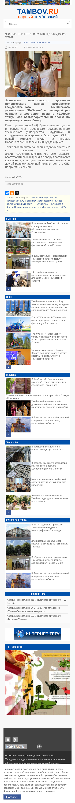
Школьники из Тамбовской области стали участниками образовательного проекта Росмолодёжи (49, 227)
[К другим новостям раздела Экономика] (8, 512)
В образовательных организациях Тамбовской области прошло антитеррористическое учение (49, 258)
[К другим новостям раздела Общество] (8, 289)
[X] (17, 193)
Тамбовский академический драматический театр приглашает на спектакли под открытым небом (49, 404)
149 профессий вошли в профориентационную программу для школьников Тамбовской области (48, 276)
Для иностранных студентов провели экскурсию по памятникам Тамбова (49, 544)
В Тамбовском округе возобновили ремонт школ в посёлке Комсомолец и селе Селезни (49, 466)
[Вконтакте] (7, 739)
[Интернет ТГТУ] (37, 633)
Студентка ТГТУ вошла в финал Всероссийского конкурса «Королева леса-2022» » (36, 207)
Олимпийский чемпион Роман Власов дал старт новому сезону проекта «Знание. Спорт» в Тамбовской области (49, 354)
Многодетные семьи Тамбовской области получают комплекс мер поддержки (48, 482)
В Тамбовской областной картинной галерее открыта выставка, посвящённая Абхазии (50, 420)
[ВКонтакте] (7, 193)
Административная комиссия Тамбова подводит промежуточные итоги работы (49, 498)
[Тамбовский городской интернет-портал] (37, 14)
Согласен (12, 797)
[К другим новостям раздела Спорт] (8, 367)
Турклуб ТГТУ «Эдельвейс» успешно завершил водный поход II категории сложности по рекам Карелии (49, 338)
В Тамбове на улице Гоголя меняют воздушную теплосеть (47, 448)
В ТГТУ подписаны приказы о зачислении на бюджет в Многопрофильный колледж (46, 527)
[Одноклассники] (12, 193)
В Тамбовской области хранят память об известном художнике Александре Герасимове (48, 382)
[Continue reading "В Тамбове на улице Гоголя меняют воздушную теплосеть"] (18, 453)
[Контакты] (16, 746)
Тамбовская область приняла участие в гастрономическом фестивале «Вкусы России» (46, 242)
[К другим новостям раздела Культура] (8, 434)
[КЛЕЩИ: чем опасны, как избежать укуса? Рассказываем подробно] (37, 682)
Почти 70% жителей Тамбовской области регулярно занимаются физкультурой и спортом (48, 320)
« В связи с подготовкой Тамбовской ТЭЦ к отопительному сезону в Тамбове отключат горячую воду (34, 200)
